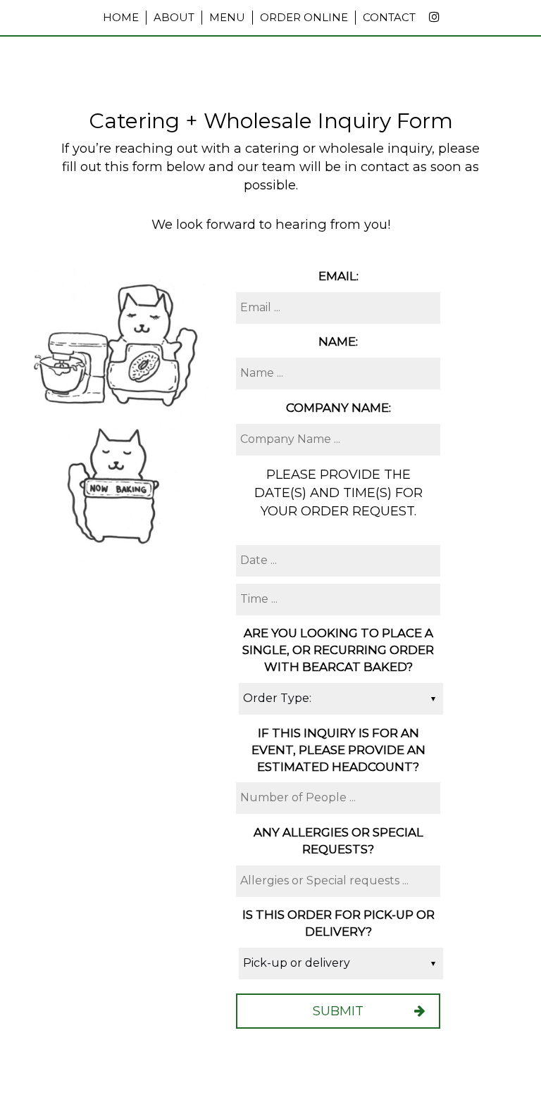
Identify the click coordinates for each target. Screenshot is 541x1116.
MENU (227, 17)
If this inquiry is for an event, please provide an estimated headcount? (338, 750)
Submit (338, 1011)
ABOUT (174, 17)
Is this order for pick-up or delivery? (338, 923)
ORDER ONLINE (304, 17)
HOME (121, 17)
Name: (338, 341)
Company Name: (338, 408)
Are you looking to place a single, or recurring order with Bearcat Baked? (338, 650)
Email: (338, 276)
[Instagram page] (434, 17)
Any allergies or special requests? (338, 840)
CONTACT (389, 17)
